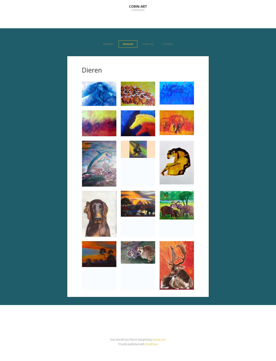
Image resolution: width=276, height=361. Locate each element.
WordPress (151, 344)
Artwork (128, 44)
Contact (168, 44)
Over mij (148, 44)
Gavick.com (159, 339)
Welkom (108, 44)
